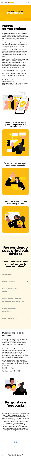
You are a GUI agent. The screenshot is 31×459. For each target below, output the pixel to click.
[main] (15, 27)
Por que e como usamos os (16, 163)
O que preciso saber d (15, 122)
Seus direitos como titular (15, 201)
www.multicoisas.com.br (9, 83)
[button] (2, 2)
